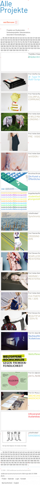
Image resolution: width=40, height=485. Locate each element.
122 (32, 48)
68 (7, 42)
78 (31, 42)
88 (17, 44)
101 (10, 46)
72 (16, 42)
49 (39, 38)
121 (29, 48)
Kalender (11, 479)
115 (12, 48)
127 (8, 50)
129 (14, 50)
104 (19, 46)
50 (2, 40)
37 (9, 38)
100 (7, 46)
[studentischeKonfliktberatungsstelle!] (14, 210)
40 (16, 38)
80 (36, 42)
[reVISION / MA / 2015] (14, 170)
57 (19, 40)
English (16, 483)
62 (32, 40)
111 (2, 48)
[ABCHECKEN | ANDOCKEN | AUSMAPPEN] (14, 409)
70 (12, 42)
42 (21, 38)
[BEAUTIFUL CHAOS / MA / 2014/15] (14, 329)
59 (24, 40)
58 (22, 40)
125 (2, 50)
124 (38, 48)
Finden (4, 479)
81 (38, 42)
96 (37, 44)
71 (14, 42)
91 (24, 44)
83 (4, 44)
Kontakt (23, 479)
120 (26, 48)
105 (22, 46)
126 (5, 50)
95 (34, 44)
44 (26, 38)
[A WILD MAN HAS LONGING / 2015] (14, 130)
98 (2, 46)
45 (29, 38)
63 (34, 40)
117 (18, 48)
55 (14, 40)
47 (34, 38)
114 (10, 48)
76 (26, 42)
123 (35, 48)
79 (33, 42)
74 (21, 42)
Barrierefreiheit (7, 483)
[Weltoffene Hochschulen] (14, 369)
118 (21, 48)
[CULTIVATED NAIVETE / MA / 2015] (14, 309)
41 (18, 38)
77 (28, 42)
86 (12, 44)
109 (35, 46)
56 (17, 40)
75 (24, 42)
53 (9, 40)
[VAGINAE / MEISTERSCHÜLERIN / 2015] (14, 289)
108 (32, 46)
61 (29, 40)
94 (32, 44)
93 (29, 44)
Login (17, 479)
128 (11, 50)
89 (19, 44)
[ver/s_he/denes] (14, 389)
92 (27, 44)
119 (23, 48)
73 (19, 42)
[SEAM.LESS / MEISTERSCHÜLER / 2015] (14, 269)
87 (14, 44)
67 (4, 42)
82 (2, 44)
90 (22, 44)
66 (2, 42)
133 (26, 50)
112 (4, 48)
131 (20, 50)
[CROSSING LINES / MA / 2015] (14, 250)
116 (15, 48)
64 (37, 40)
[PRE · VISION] (14, 150)
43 (24, 38)
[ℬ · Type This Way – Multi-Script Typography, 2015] (14, 90)
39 (14, 38)
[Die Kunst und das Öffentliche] (14, 190)
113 (7, 48)
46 (31, 38)
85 (9, 44)
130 (17, 50)
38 (11, 38)
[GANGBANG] (14, 449)
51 (4, 40)
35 (4, 38)
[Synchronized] (14, 230)
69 (9, 42)
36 (6, 38)
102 (13, 46)
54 (12, 40)
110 (38, 46)
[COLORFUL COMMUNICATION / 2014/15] (14, 110)
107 (29, 46)
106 (26, 46)
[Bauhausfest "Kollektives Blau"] (14, 349)
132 (23, 50)
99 (5, 46)
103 (16, 46)
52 (6, 40)
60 (27, 40)
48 (36, 38)
